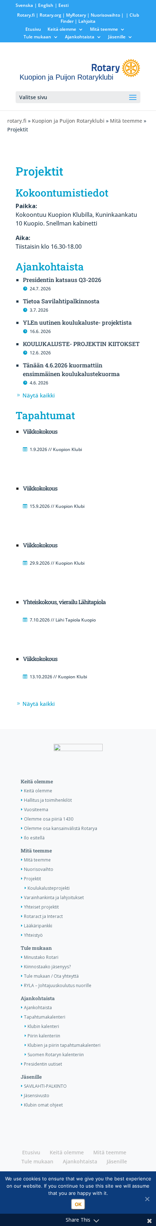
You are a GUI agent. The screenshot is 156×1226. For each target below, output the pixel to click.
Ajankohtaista (79, 37)
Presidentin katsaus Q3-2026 (62, 279)
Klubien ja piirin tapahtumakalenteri (64, 1045)
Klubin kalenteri (43, 1026)
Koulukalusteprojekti (49, 888)
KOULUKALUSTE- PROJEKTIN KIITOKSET (81, 343)
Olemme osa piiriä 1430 (48, 819)
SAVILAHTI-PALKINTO (45, 1086)
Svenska (24, 5)
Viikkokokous (40, 431)
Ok (78, 1204)
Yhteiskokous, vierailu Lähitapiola (64, 602)
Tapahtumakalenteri (44, 1017)
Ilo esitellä (34, 838)
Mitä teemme (104, 29)
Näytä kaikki (38, 395)
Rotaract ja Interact (43, 916)
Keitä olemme (62, 29)
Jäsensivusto (36, 1095)
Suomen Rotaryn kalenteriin (56, 1055)
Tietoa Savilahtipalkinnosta (61, 301)
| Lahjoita (84, 21)
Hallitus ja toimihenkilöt (48, 800)
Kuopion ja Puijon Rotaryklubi (68, 120)
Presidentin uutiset (43, 1064)
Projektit (32, 879)
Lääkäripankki (38, 926)
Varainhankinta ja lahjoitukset (54, 897)
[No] (147, 1198)
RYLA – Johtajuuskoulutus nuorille (57, 985)
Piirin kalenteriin (44, 1036)
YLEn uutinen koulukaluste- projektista (77, 322)
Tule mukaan (37, 37)
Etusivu (33, 29)
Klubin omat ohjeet (43, 1105)
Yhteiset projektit (41, 907)
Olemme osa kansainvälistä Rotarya (60, 828)
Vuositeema (36, 809)
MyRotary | (78, 15)
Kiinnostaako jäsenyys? (47, 967)
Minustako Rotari (41, 957)
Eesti (63, 5)
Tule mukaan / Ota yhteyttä (51, 976)
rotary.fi (16, 120)
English (45, 5)
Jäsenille (117, 37)
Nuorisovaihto (105, 15)
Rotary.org (50, 15)
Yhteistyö (33, 935)
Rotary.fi (26, 15)
